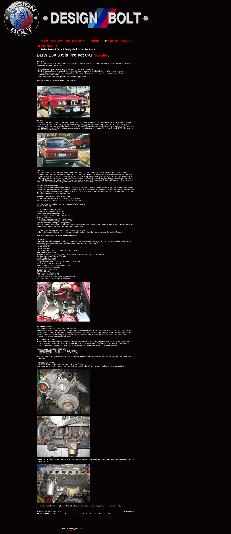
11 (95, 514)
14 (109, 514)
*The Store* (57, 41)
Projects (94, 41)
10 (91, 514)
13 (104, 514)
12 (100, 514)
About (44, 41)
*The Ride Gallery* (76, 41)
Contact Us (127, 41)
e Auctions (109, 41)
